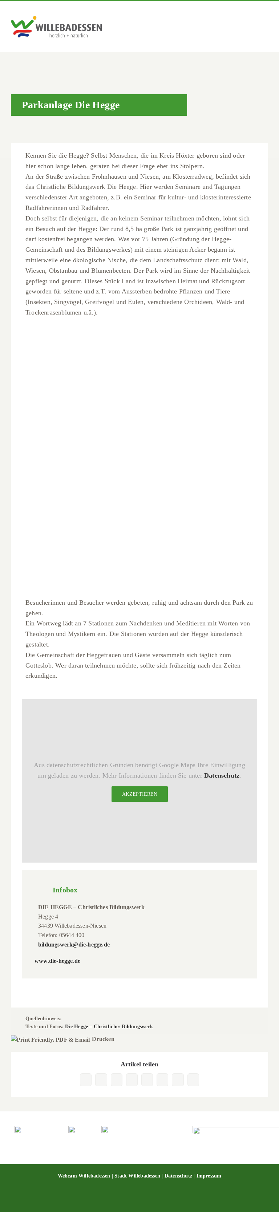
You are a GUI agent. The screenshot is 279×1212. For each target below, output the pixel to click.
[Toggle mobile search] (252, 28)
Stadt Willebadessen (137, 1176)
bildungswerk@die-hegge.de (74, 944)
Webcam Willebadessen (84, 1176)
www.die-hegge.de (57, 961)
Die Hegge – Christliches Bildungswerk (109, 1026)
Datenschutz (221, 775)
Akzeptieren (139, 794)
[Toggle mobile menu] (265, 28)
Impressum (209, 1176)
